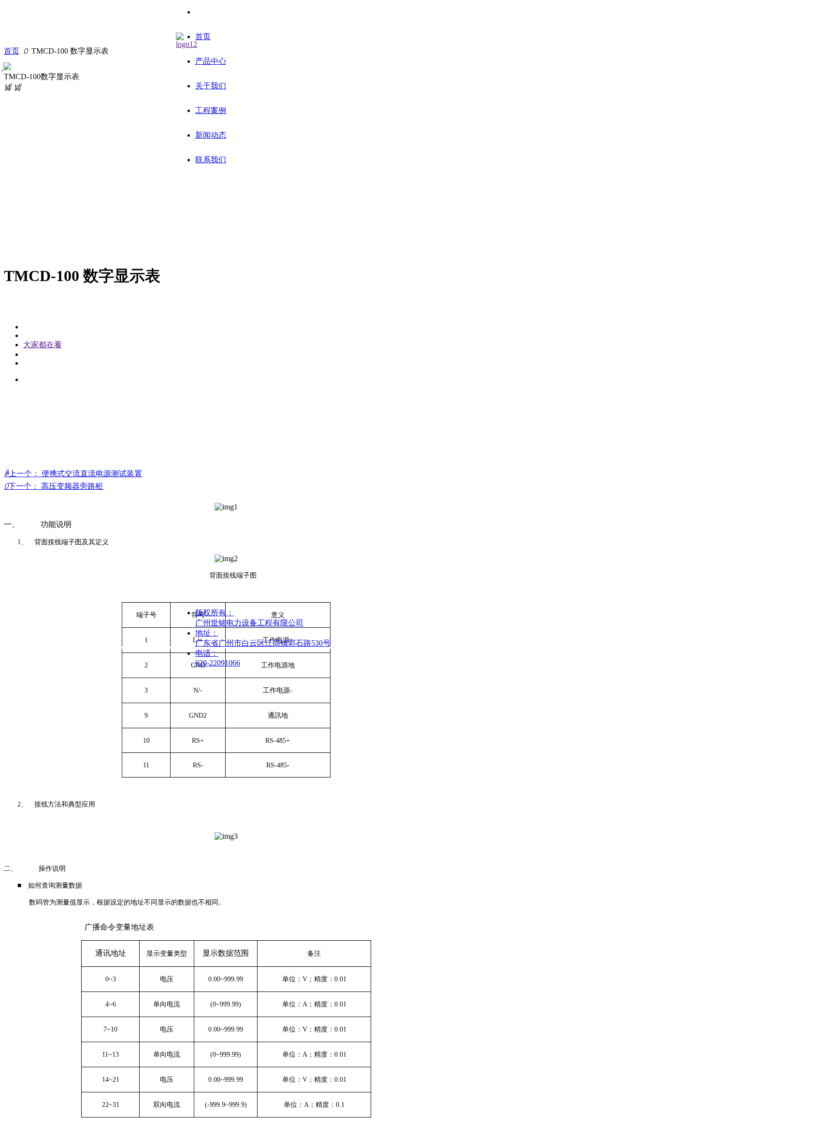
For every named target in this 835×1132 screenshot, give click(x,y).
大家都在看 (42, 344)
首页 (11, 51)
